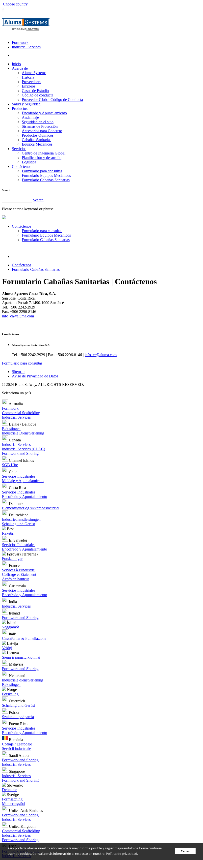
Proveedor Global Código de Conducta (52, 99)
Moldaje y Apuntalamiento (23, 481)
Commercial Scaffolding (21, 413)
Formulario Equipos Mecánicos (46, 175)
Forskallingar (12, 558)
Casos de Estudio (35, 91)
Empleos (28, 86)
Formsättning (12, 799)
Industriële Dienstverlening (23, 433)
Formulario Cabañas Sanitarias (46, 180)
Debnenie (9, 790)
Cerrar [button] (185, 851)
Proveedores (31, 82)
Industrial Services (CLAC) (23, 449)
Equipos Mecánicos (37, 144)
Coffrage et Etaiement (19, 574)
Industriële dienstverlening (22, 680)
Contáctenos (21, 166)
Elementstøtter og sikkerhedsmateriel (30, 508)
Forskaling (10, 694)
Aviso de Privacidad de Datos (35, 376)
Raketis (8, 533)
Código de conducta (37, 95)
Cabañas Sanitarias (36, 140)
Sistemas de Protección (40, 126)
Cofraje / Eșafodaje (17, 744)
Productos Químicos (37, 135)
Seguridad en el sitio (37, 122)
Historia (28, 77)
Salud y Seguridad (26, 104)
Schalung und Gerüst (18, 524)
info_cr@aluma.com (18, 316)
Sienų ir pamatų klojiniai (21, 657)
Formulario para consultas (42, 171)
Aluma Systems (34, 73)
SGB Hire (10, 465)
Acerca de (20, 68)
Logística (29, 162)
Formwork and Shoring (20, 453)
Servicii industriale (16, 748)
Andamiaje (30, 117)
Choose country (15, 4)
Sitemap (18, 371)
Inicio (16, 64)
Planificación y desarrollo (41, 157)
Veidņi (7, 648)
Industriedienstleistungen (21, 519)
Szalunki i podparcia (18, 717)
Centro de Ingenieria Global (43, 153)
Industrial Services (26, 47)
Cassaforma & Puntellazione (24, 638)
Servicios (19, 149)
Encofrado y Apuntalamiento (44, 113)
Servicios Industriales (18, 476)
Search (38, 200)
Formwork (20, 42)
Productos (19, 108)
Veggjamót (10, 627)
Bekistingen (11, 429)
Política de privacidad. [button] (122, 853)
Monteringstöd (13, 803)
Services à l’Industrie (18, 570)
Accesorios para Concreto (42, 131)
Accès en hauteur (15, 579)
